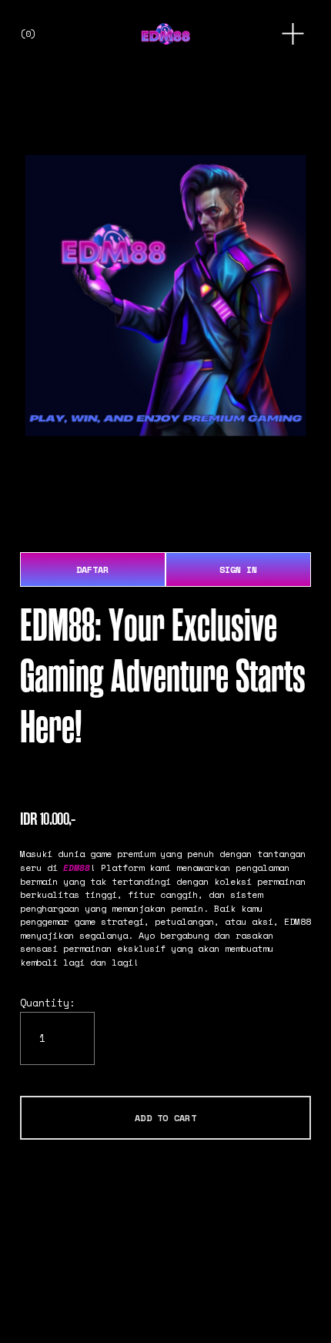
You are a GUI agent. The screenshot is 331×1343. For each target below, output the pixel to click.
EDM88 (76, 867)
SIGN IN (238, 569)
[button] (165, 1117)
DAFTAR (92, 569)
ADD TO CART (165, 1117)
